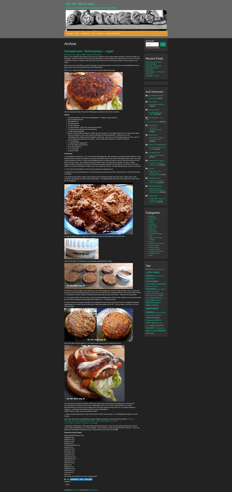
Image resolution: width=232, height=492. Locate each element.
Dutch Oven (153, 228)
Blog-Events (85, 33)
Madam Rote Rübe (156, 186)
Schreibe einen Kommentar (93, 54)
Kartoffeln (154, 291)
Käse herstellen (158, 295)
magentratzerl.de (155, 152)
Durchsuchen (150, 41)
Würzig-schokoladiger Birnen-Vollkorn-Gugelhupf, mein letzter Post (157, 190)
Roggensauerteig (150, 315)
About (77, 33)
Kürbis (147, 297)
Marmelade (158, 300)
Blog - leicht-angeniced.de (158, 144)
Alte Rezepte (153, 218)
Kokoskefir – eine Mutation (153, 66)
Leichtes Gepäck (154, 245)
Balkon (151, 222)
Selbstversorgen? (154, 253)
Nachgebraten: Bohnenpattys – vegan (88, 51)
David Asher (161, 276)
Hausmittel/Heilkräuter (155, 233)
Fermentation (152, 281)
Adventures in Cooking (157, 160)
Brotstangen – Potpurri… (153, 75)
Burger (81, 479)
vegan (67, 484)
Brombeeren (162, 269)
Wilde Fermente (151, 331)
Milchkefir (149, 303)
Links (93, 33)
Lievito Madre (154, 298)
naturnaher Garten (154, 249)
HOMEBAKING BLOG (157, 95)
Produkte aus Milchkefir (160, 312)
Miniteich (157, 303)
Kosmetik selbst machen (156, 243)
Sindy (80, 54)
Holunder (158, 289)
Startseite (70, 33)
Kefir (157, 291)
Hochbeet (151, 288)
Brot (147, 272)
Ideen (151, 235)
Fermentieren (153, 232)
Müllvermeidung (154, 247)
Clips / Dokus (153, 226)
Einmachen (152, 230)
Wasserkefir (150, 328)
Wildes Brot (153, 135)
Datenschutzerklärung (113, 33)
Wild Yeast (150, 333)
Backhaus (150, 269)
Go (163, 44)
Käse (152, 295)
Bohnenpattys (74, 479)
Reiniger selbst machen (156, 251)
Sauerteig (158, 315)
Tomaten (154, 323)
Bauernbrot (156, 269)
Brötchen (156, 276)
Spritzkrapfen (153, 98)
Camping (152, 224)
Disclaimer (100, 33)
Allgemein (152, 216)
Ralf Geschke (93, 490)
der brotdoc (153, 102)
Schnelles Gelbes (154, 122)
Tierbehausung (150, 320)
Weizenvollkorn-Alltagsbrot (157, 104)
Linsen (161, 297)
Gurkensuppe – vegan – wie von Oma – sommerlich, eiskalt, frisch (157, 200)
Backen (151, 220)
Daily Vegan (153, 196)
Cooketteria (153, 125)
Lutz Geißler (150, 300)
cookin (152, 168)
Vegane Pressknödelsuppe (157, 155)
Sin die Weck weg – (81, 4)
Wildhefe (162, 330)
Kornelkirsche (150, 293)
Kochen (151, 241)
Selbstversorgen (153, 317)
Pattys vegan (88, 479)
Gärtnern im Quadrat (152, 286)
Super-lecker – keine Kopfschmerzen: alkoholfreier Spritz (155, 173)
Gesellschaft (161, 284)
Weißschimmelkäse (159, 328)
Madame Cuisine (155, 178)
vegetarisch (159, 325)
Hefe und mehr (154, 110)
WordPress (75, 490)
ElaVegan (69, 70)
